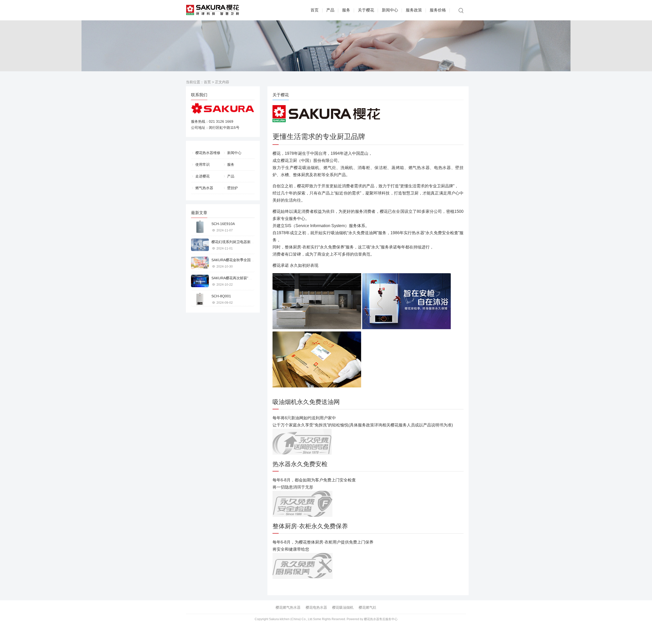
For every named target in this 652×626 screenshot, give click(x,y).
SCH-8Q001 (221, 296)
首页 (314, 10)
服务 (346, 10)
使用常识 (202, 164)
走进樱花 (202, 176)
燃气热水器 (204, 188)
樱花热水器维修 (207, 153)
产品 (330, 10)
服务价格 (438, 10)
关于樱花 (366, 10)
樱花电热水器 (316, 607)
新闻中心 (390, 10)
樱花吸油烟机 (343, 607)
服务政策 (414, 10)
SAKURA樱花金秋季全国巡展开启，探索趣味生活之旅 (254, 260)
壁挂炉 (232, 188)
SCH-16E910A (223, 224)
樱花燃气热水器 (288, 607)
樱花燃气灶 (367, 607)
